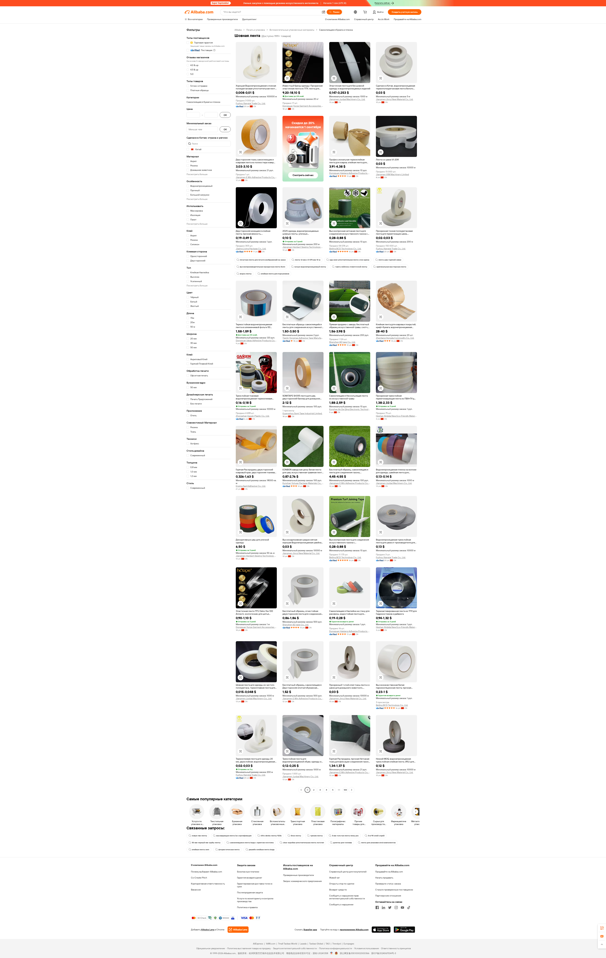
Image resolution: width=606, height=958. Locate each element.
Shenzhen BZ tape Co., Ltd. (342, 342)
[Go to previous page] (301, 790)
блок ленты (296, 836)
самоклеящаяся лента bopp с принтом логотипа (252, 843)
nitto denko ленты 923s (271, 836)
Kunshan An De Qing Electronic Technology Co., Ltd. (349, 409)
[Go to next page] (351, 790)
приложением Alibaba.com (354, 929)
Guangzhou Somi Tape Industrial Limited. (302, 413)
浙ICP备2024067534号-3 (383, 953)
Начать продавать (384, 877)
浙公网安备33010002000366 (354, 953)
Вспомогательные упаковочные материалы (292, 30)
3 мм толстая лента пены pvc (345, 836)
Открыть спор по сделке (341, 883)
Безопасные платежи (248, 871)
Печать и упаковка (255, 30)
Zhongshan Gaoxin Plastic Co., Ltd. (252, 416)
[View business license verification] (331, 953)
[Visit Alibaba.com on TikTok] (409, 907)
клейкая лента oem (200, 849)
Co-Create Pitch (199, 877)
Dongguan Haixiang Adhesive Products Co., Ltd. (349, 173)
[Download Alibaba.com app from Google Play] (404, 929)
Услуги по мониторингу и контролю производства (255, 900)
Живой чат (334, 877)
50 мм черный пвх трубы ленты (206, 843)
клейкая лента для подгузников (275, 274)
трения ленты (316, 836)
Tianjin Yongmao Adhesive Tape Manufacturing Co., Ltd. (303, 338)
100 (345, 790)
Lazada (303, 943)
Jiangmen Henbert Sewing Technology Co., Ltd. (303, 247)
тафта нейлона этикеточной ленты (351, 267)
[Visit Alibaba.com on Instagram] (396, 907)
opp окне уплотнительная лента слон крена (349, 260)
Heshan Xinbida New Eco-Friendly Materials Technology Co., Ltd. (396, 416)
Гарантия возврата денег (249, 877)
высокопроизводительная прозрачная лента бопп (262, 267)
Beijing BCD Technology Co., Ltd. (345, 248)
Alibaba (238, 30)
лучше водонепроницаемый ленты (310, 267)
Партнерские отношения (388, 895)
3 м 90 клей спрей (376, 836)
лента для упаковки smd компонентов (378, 843)
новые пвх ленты (199, 836)
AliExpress (258, 943)
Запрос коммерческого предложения (302, 881)
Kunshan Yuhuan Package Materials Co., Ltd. (303, 483)
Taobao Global (316, 943)
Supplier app (310, 929)
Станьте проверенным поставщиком (394, 889)
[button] (323, 12)
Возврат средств (338, 889)
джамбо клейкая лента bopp (261, 849)
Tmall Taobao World (287, 943)
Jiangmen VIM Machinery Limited (392, 174)
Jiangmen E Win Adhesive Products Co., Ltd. (256, 177)
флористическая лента (229, 849)
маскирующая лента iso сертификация (233, 836)
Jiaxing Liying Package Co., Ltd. (251, 248)
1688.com (270, 943)
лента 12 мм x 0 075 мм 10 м (307, 260)
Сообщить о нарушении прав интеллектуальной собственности (347, 897)
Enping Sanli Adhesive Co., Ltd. (251, 486)
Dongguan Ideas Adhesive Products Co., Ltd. (256, 340)
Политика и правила (247, 907)
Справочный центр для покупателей (347, 871)
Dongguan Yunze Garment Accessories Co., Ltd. (303, 106)
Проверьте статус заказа (388, 883)
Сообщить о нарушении (341, 904)
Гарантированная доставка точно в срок (254, 885)
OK (225, 115)
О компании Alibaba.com (204, 865)
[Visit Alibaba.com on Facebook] (377, 907)
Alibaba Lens (207, 929)
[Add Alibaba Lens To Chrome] (238, 929)
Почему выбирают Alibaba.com (206, 871)
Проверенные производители (298, 875)
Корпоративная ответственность (208, 883)
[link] (602, 928)
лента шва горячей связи (389, 260)
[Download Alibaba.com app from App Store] (381, 929)
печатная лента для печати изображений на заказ (263, 260)
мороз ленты (246, 274)
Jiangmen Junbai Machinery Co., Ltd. (347, 99)
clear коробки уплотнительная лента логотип (303, 843)
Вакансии (196, 889)
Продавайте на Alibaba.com (389, 871)
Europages (349, 943)
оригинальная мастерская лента (391, 267)
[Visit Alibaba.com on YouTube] (402, 907)
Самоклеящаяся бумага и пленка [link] (336, 30)
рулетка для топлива (342, 843)
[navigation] (209, 410)
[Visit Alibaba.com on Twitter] (390, 907)
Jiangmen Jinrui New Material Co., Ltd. (394, 99)
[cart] (365, 12)
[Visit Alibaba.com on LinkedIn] (383, 907)
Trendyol (336, 943)
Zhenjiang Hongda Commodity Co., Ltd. (395, 338)
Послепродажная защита (250, 892)
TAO (328, 943)
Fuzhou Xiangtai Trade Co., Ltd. (250, 103)
